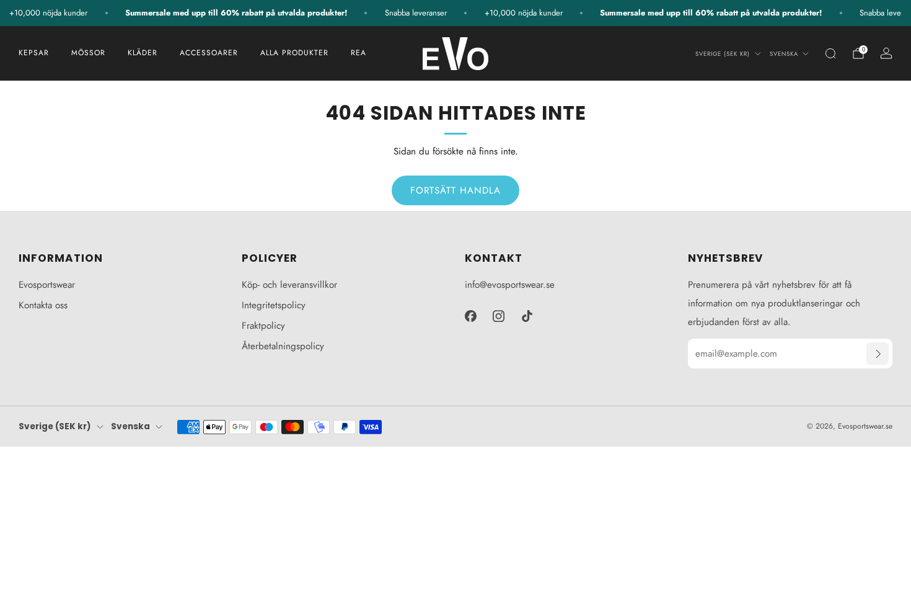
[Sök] (830, 53)
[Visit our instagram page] (499, 315)
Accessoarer (209, 52)
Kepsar (34, 52)
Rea (358, 52)
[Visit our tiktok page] (527, 315)
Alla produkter (294, 52)
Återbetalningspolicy (283, 346)
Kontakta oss (43, 305)
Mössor (88, 52)
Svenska (784, 54)
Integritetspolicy (274, 305)
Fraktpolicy (263, 325)
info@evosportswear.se (510, 285)
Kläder (142, 52)
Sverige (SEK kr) (722, 54)
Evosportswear (47, 285)
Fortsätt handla (455, 190)
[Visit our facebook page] (470, 315)
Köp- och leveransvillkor (289, 285)
